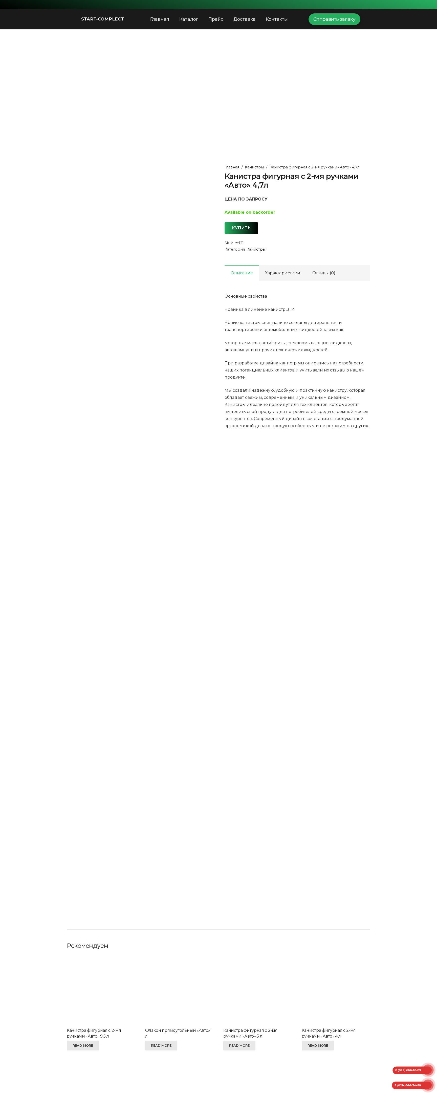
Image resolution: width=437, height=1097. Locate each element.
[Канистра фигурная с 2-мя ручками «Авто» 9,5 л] (101, 990)
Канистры (254, 167)
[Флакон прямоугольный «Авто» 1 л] (179, 990)
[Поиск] (298, 19)
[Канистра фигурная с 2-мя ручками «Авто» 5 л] (257, 990)
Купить (241, 228)
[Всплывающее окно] (368, 19)
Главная (232, 167)
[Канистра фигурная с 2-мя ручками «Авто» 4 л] (336, 990)
